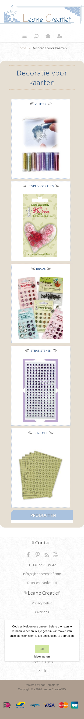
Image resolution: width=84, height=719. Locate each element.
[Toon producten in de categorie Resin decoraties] (40, 226)
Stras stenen (41, 350)
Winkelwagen (48, 36)
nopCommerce (50, 685)
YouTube (55, 554)
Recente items (42, 662)
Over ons (42, 612)
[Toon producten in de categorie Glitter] (40, 143)
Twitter (37, 554)
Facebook (28, 554)
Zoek (42, 670)
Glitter (41, 104)
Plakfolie (41, 433)
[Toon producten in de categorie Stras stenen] (40, 390)
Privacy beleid (42, 603)
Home (22, 48)
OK (42, 649)
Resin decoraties (41, 186)
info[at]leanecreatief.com (42, 574)
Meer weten (42, 656)
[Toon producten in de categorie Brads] (40, 308)
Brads (40, 268)
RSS (46, 554)
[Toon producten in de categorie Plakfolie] (40, 472)
